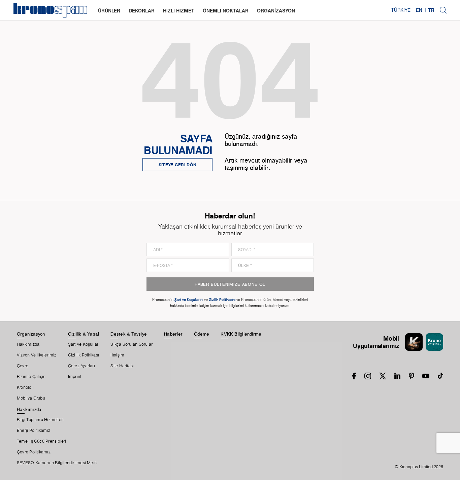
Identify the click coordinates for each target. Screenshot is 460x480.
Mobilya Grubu (31, 398)
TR (431, 10)
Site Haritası (122, 366)
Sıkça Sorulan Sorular (131, 344)
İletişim (117, 355)
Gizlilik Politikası (83, 355)
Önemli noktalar (226, 10)
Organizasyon (31, 334)
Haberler (173, 334)
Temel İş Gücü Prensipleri (41, 441)
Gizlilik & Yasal (83, 334)
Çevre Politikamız (34, 452)
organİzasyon (276, 10)
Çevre (22, 366)
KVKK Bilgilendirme (241, 334)
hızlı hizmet (178, 10)
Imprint (74, 376)
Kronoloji (25, 387)
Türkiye (400, 10)
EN (419, 10)
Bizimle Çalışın (31, 376)
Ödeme (201, 334)
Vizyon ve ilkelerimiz (37, 355)
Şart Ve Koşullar (83, 344)
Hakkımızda (28, 344)
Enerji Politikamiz (33, 430)
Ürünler (109, 10)
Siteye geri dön (178, 165)
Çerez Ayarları (81, 366)
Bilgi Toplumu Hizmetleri (40, 419)
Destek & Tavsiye (128, 334)
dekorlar (142, 10)
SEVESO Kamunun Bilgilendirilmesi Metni (57, 463)
